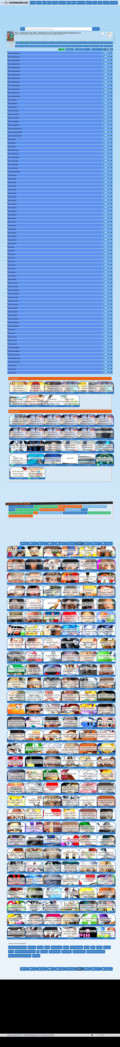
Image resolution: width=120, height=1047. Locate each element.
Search (33, 2)
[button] (102, 33)
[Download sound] (105, 53)
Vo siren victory (12, 365)
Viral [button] (25, 543)
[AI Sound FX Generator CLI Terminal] (22, 1035)
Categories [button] (107, 543)
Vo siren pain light (12, 308)
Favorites (89, 2)
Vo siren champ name (13, 125)
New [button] (52, 543)
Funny (39, 2)
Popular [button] (43, 543)
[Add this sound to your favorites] (111, 53)
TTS (69, 2)
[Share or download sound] (103, 53)
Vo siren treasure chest (14, 358)
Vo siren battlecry (12, 100)
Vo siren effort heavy (13, 150)
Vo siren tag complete (13, 347)
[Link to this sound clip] (108, 53)
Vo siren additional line (14, 53)
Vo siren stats (11, 329)
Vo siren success (12, 337)
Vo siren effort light (13, 161)
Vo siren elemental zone (14, 171)
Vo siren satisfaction (13, 319)
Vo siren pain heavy (13, 297)
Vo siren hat (11, 247)
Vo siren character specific (15, 128)
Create (81, 2)
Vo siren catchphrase (13, 121)
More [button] (99, 2)
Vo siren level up (12, 276)
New (74, 2)
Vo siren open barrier (13, 290)
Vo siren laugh (11, 265)
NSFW (96, 543)
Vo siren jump (11, 254)
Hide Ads (107, 2)
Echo (26, 42)
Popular (55, 2)
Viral (50, 2)
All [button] (88, 543)
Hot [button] (81, 543)
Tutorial (62, 49)
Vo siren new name (13, 283)
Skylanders (19, 42)
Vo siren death (11, 139)
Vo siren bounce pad (13, 110)
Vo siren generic (12, 175)
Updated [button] (61, 543)
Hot (45, 2)
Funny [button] (34, 543)
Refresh (71, 50)
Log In (113, 2)
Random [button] (72, 543)
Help (96, 2)
